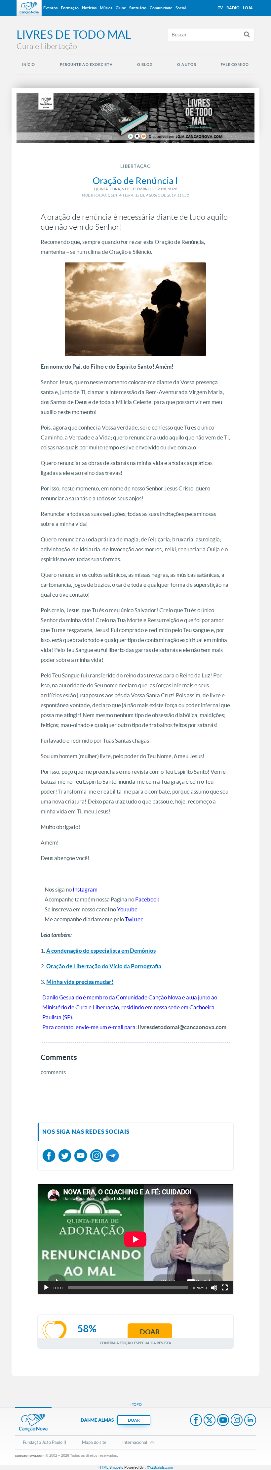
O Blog (145, 65)
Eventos (50, 8)
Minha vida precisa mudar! (79, 982)
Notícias (89, 8)
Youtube (223, 1421)
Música (106, 8)
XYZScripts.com (160, 1467)
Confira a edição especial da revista (135, 1343)
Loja (248, 8)
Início (28, 65)
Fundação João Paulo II (44, 1442)
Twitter (209, 1421)
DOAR (134, 1420)
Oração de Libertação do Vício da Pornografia (103, 966)
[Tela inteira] (224, 1287)
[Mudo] (214, 1287)
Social (180, 8)
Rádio (233, 8)
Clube (121, 8)
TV (220, 8)
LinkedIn (250, 1421)
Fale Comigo (235, 65)
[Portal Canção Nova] (29, 8)
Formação (70, 8)
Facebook (196, 1421)
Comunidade (161, 8)
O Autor (186, 65)
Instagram (236, 1421)
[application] (135, 1239)
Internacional (134, 1442)
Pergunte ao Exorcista (86, 65)
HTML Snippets (110, 1467)
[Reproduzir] (46, 1287)
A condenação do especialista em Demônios (101, 950)
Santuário (137, 8)
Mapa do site (94, 1442)
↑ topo (135, 1404)
